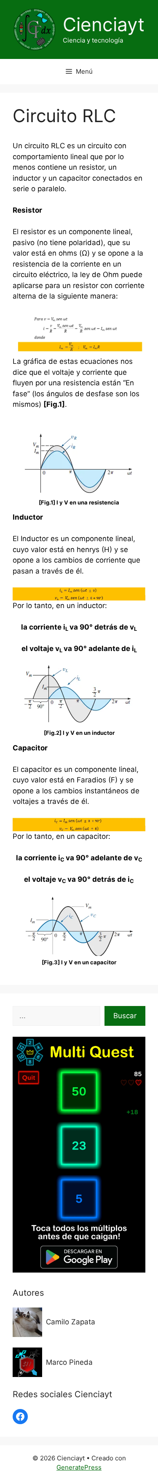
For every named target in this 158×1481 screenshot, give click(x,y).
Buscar (125, 1015)
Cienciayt (104, 24)
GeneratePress (79, 1467)
